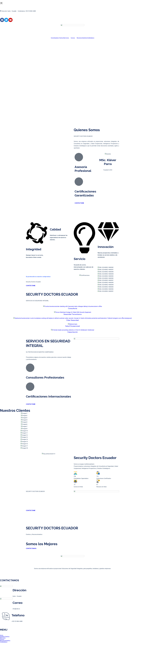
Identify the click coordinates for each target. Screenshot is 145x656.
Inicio (52, 38)
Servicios (66, 38)
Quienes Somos (58, 38)
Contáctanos (90, 38)
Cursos (73, 38)
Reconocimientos (82, 38)
